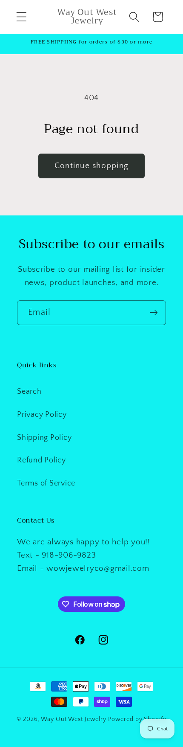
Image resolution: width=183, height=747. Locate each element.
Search (29, 391)
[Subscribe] (154, 312)
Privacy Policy (42, 414)
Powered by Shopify (137, 719)
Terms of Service (46, 483)
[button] (21, 17)
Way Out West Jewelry (73, 719)
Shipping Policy (44, 437)
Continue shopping (91, 165)
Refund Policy (41, 460)
